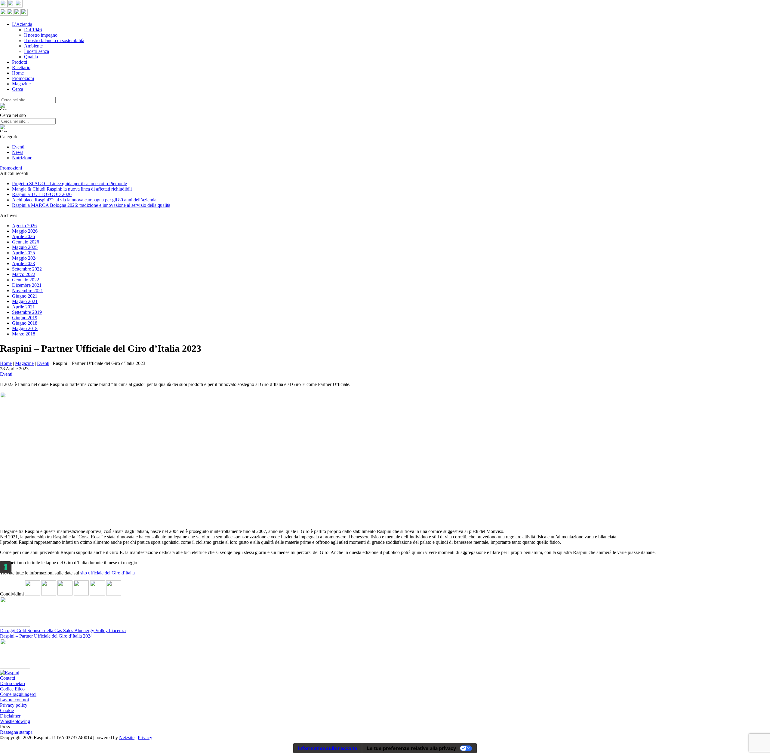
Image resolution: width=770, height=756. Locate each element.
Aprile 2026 (23, 236)
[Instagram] (11, 5)
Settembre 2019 (27, 312)
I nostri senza (36, 51)
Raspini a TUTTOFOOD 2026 (42, 194)
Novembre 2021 (27, 290)
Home (18, 72)
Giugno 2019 (24, 317)
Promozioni (23, 78)
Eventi (18, 146)
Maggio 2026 (25, 231)
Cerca (17, 89)
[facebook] (33, 593)
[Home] (9, 672)
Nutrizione (22, 157)
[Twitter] (49, 593)
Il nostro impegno (40, 35)
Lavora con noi (14, 699)
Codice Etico (12, 688)
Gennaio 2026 (25, 241)
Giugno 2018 (24, 323)
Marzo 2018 (23, 333)
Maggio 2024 (25, 258)
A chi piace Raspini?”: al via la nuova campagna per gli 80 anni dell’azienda (84, 199)
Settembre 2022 (27, 268)
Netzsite (126, 737)
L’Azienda (22, 24)
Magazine (21, 83)
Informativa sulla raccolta (327, 748)
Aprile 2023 (23, 263)
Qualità (31, 56)
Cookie (7, 710)
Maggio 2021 (25, 301)
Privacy (145, 737)
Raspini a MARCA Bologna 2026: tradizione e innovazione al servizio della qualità (91, 205)
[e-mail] (113, 593)
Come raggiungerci (18, 694)
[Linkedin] (65, 593)
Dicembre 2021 (27, 285)
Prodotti (19, 62)
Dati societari (12, 683)
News (17, 152)
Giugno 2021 (24, 295)
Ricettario (21, 67)
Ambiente (33, 45)
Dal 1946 (33, 29)
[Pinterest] (82, 593)
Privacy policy (13, 705)
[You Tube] (19, 5)
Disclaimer (10, 715)
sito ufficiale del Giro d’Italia (107, 572)
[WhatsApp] (98, 593)
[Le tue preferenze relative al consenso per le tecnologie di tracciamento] (5, 567)
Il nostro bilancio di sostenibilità (54, 40)
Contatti (7, 678)
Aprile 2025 (23, 252)
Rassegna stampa (16, 732)
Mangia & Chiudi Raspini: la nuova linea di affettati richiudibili (72, 188)
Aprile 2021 (23, 306)
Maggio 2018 (25, 328)
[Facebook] (4, 5)
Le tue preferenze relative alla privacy (411, 748)
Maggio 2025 (25, 247)
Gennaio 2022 (25, 279)
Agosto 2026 (24, 225)
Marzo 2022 (23, 274)
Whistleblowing (15, 721)
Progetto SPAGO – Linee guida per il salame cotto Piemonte (69, 183)
